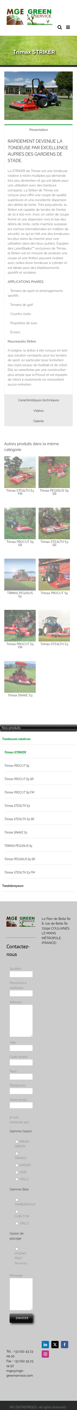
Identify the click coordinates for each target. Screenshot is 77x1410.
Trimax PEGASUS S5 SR (19, 859)
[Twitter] (55, 1344)
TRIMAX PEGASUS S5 (18, 846)
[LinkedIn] (45, 1344)
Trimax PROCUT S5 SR (19, 779)
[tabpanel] (38, 265)
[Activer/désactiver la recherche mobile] (60, 27)
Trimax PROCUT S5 (16, 765)
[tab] (38, 129)
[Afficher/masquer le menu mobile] (68, 27)
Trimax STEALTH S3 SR (19, 819)
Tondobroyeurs (13, 886)
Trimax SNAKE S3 (15, 832)
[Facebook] (64, 1344)
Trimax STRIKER (15, 752)
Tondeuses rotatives (16, 739)
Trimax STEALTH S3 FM (19, 872)
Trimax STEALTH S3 (17, 805)
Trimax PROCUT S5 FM (19, 792)
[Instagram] (45, 1354)
